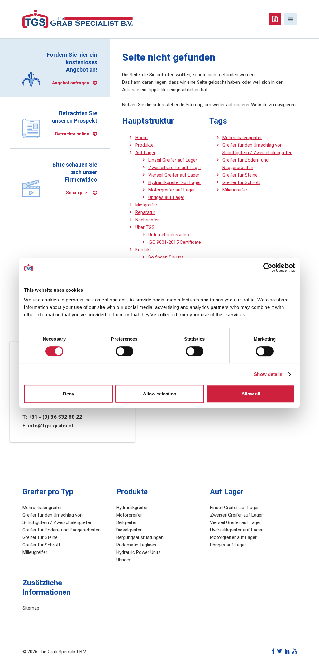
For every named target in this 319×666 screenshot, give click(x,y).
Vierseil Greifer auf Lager (173, 175)
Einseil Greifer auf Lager (172, 160)
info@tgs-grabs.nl (50, 426)
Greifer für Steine (240, 175)
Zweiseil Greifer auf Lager (174, 167)
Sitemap (30, 608)
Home (141, 137)
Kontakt (143, 250)
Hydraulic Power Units (138, 552)
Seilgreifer (126, 522)
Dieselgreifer (129, 530)
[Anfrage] (275, 19)
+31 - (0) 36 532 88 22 (55, 417)
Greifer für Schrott (241, 182)
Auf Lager (145, 152)
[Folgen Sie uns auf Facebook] (272, 651)
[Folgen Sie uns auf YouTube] (294, 651)
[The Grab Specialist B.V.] (77, 18)
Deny (68, 393)
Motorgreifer (129, 515)
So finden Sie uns (166, 257)
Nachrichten (147, 220)
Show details (268, 374)
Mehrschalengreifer (242, 137)
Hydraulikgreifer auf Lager (174, 182)
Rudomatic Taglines (136, 545)
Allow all (250, 393)
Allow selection (159, 393)
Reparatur (145, 212)
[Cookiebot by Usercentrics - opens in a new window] (267, 267)
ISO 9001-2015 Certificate (174, 242)
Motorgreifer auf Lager (171, 190)
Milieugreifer (234, 190)
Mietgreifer (146, 205)
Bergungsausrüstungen (140, 537)
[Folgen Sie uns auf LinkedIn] (287, 651)
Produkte (144, 145)
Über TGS (145, 227)
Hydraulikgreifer (132, 507)
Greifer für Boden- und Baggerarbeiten (61, 530)
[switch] (124, 351)
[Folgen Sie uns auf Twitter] (279, 651)
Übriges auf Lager (166, 197)
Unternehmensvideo (168, 235)
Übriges (123, 560)
